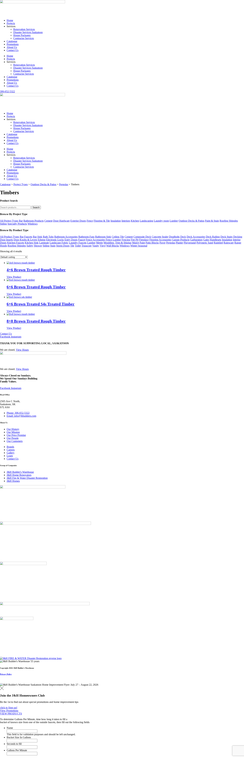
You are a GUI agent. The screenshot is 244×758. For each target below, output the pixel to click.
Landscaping (146, 220)
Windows (33, 223)
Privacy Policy (6, 674)
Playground (190, 242)
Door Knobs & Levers (25, 239)
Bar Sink (37, 236)
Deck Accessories (196, 236)
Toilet (78, 245)
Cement (48, 220)
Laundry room (161, 220)
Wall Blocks (112, 245)
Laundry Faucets (77, 242)
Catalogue (12, 41)
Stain (52, 245)
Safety (30, 245)
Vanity (95, 245)
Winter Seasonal (138, 245)
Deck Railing (213, 236)
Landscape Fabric (59, 242)
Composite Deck (142, 236)
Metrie (99, 242)
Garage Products (180, 239)
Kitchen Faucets (15, 242)
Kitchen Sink (32, 242)
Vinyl (103, 245)
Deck (183, 236)
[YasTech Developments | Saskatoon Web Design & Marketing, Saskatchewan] (3, 681)
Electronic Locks (55, 239)
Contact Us (12, 50)
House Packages (22, 35)
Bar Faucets (26, 236)
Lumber (174, 220)
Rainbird (218, 242)
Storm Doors (63, 245)
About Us (12, 47)
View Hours (22, 349)
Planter (179, 242)
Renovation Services (24, 29)
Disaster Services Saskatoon (28, 32)
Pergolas (63, 184)
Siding (3, 223)
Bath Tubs (48, 236)
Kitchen (135, 220)
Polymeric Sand (205, 242)
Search (36, 207)
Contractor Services (23, 38)
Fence (90, 220)
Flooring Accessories (160, 239)
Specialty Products (17, 223)
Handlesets (215, 239)
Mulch (135, 242)
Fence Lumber (113, 239)
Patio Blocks (152, 242)
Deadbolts (174, 236)
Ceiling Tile (118, 236)
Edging (41, 239)
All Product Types (9, 236)
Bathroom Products (33, 220)
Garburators (196, 239)
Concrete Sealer (160, 236)
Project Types (20, 184)
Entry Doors (71, 239)
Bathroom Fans (86, 236)
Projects (11, 23)
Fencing (126, 239)
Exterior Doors (78, 220)
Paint (142, 242)
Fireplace (144, 239)
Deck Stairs (226, 236)
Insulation (116, 220)
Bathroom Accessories (66, 236)
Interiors (126, 220)
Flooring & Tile (102, 220)
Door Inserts (6, 239)
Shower (38, 245)
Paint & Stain (212, 220)
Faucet (81, 239)
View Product (14, 276)
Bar (21, 220)
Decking (237, 236)
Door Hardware (61, 220)
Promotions (13, 44)
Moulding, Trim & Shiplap (117, 242)
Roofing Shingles (229, 220)
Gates (206, 239)
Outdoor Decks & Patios (43, 184)
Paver (162, 242)
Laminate (44, 242)
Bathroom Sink (103, 236)
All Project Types (9, 220)
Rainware (229, 242)
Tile (72, 245)
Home (10, 20)
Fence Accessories (95, 239)
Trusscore (86, 245)
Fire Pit (134, 239)
